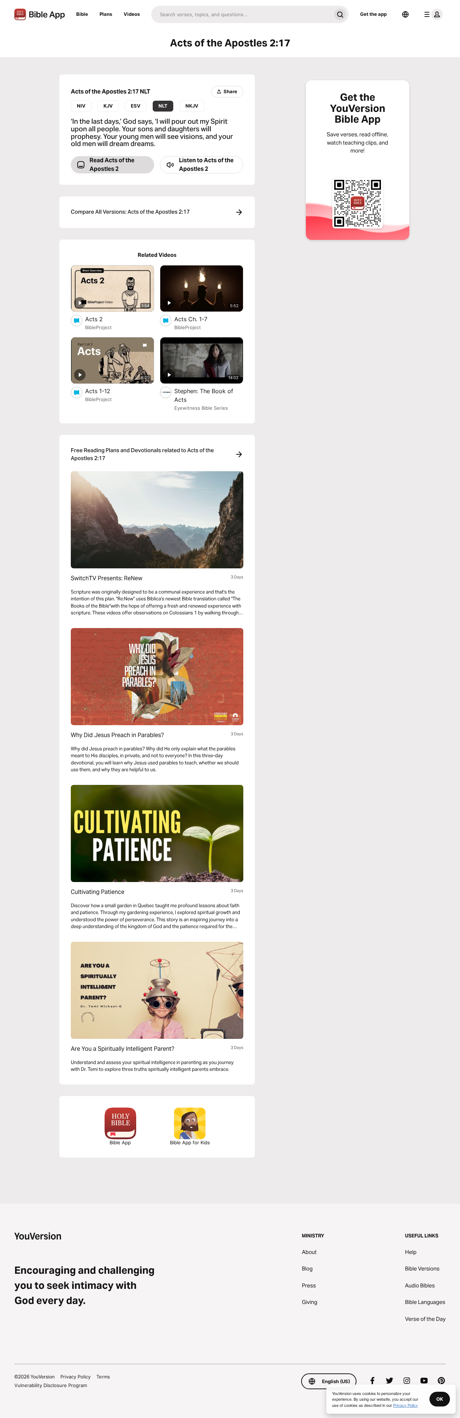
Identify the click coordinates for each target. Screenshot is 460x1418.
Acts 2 (101, 319)
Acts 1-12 (105, 391)
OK (439, 1399)
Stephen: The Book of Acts (203, 395)
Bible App (120, 1142)
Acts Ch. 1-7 (198, 319)
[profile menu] (432, 14)
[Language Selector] (405, 14)
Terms (103, 1377)
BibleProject (98, 327)
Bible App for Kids (190, 1142)
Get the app (373, 14)
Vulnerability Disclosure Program (50, 1385)
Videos (132, 14)
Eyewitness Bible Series (201, 408)
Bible (82, 14)
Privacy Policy (75, 1377)
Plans (106, 14)
